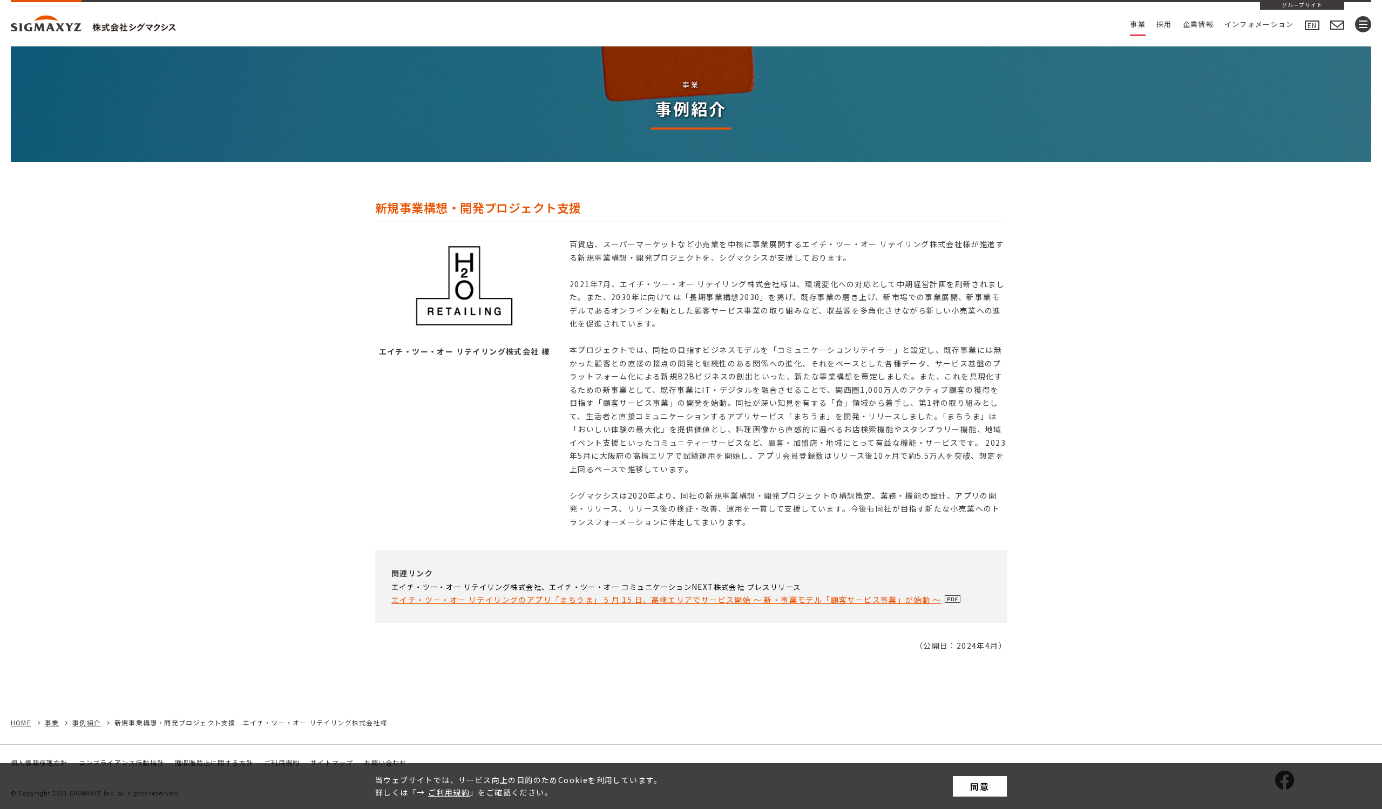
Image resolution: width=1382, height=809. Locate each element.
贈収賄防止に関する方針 (214, 762)
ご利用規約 (449, 792)
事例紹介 (86, 722)
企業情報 (1198, 24)
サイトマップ (331, 762)
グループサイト (1302, 5)
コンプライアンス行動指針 (121, 762)
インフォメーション (1259, 24)
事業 (1138, 24)
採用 (1164, 24)
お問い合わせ (385, 762)
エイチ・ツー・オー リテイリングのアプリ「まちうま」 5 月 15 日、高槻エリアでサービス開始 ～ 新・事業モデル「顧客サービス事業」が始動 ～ (666, 599)
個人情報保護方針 (39, 762)
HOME (21, 722)
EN (1312, 25)
